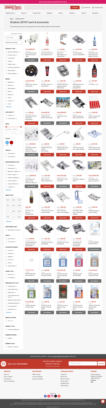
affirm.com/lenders (61, 402)
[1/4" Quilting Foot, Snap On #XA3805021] (78, 47)
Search (76, 7)
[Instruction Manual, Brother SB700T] (94, 236)
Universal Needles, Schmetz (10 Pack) (46, 274)
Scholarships (7, 379)
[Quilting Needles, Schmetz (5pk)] (78, 268)
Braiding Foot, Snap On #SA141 (62, 180)
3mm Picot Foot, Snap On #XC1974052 (47, 211)
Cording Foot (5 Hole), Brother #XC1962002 (77, 244)
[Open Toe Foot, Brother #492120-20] (47, 173)
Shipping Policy (65, 383)
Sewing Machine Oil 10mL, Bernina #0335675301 (78, 86)
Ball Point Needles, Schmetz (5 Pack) (94, 274)
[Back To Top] (103, 405)
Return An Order (65, 379)
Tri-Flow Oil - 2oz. (93, 84)
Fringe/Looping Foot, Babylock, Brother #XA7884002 (31, 243)
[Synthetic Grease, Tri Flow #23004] (47, 78)
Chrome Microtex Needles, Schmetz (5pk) (78, 307)
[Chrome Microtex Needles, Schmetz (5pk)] (78, 299)
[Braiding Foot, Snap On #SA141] (63, 173)
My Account (64, 376)
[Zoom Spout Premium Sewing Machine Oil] (47, 47)
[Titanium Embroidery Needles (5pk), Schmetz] (94, 299)
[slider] (6, 127)
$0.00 (9, 129)
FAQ (92, 382)
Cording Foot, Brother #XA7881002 (47, 243)
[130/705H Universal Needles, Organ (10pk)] (63, 299)
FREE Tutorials (36, 374)
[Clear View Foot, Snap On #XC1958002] (63, 204)
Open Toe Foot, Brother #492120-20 (46, 180)
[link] (13, 52)
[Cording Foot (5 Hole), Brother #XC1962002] (78, 236)
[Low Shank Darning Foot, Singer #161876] (78, 141)
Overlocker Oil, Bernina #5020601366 (29, 212)
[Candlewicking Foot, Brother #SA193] (94, 204)
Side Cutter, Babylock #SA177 (79, 180)
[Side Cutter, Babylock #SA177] (78, 173)
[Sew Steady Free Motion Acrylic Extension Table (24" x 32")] (31, 173)
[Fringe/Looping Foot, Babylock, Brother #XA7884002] (31, 236)
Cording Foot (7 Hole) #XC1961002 (63, 243)
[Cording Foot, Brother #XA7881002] (47, 236)
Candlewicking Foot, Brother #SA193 (94, 211)
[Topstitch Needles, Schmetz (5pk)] (31, 299)
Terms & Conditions (9, 381)
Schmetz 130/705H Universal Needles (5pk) (62, 275)
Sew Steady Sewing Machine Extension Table (30, 54)
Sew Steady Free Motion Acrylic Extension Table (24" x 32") (31, 181)
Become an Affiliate (37, 379)
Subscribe (101, 363)
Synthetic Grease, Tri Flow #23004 (47, 85)
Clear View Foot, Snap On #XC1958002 (63, 211)
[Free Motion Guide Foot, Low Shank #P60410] (78, 204)
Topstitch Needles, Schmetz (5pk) (30, 306)
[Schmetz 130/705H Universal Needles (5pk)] (63, 268)
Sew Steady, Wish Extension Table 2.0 (94, 180)
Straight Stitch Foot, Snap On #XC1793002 (46, 149)
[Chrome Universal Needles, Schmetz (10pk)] (47, 299)
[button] (97, 7)
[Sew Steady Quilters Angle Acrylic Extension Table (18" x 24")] (31, 141)
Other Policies (64, 385)
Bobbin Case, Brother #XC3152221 (31, 85)
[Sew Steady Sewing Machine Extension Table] (31, 47)
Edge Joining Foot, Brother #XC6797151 (78, 117)
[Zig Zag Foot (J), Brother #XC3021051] (47, 110)
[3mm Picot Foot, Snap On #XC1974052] (47, 204)
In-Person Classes (37, 376)
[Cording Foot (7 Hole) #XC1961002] (63, 236)
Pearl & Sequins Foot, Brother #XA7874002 (94, 148)
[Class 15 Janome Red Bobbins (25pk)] (94, 110)
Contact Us (64, 374)
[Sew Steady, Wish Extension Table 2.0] (94, 173)
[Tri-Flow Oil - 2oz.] (94, 78)
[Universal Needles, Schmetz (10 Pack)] (47, 268)
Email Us (93, 380)
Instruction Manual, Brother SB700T (94, 242)
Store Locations (8, 376)
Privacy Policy (64, 381)
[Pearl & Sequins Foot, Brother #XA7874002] (94, 141)
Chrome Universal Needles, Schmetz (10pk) (46, 307)
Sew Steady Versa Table (62, 117)
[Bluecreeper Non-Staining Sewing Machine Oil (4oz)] (94, 47)
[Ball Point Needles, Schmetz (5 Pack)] (94, 268)
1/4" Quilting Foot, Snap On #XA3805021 (79, 53)
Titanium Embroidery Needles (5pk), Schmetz (94, 307)
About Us (6, 374)
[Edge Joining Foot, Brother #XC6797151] (78, 110)
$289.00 (15, 129)
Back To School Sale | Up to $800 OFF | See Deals (53, 2)
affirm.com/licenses (66, 404)
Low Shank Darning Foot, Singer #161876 (78, 148)
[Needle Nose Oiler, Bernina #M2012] (31, 268)
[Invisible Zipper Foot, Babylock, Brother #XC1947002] (63, 78)
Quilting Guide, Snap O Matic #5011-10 (62, 148)
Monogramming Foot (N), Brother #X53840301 (31, 117)
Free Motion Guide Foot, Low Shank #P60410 (78, 212)
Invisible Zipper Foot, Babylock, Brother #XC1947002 (62, 86)
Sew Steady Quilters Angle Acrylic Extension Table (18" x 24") (31, 150)
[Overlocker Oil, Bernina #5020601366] (31, 204)
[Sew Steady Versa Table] (63, 110)
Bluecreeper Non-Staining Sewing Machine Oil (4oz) (93, 54)
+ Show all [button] (8, 107)
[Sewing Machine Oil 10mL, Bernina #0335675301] (78, 78)
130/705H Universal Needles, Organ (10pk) (62, 307)
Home (11, 18)
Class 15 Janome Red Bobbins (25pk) (94, 117)
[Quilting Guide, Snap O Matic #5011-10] (63, 141)
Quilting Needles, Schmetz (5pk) (77, 274)
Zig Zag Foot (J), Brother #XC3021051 (47, 117)
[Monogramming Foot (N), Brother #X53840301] (31, 110)
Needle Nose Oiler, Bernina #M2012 (30, 274)
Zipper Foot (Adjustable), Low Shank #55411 (61, 54)
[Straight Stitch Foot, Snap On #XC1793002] (47, 141)
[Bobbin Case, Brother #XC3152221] (31, 78)
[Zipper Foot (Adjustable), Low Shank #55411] (63, 47)
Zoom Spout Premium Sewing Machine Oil (47, 53)
